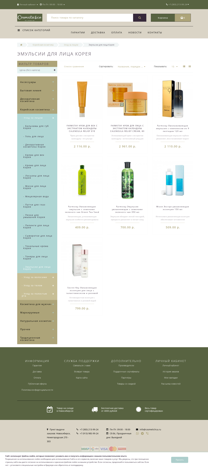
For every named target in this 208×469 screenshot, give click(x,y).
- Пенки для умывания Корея (34, 216)
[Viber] (147, 433)
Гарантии (78, 32)
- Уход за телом (32, 285)
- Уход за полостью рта (34, 294)
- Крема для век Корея (33, 156)
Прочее (25, 329)
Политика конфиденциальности (37, 389)
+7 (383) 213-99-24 (89, 429)
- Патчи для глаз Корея (34, 205)
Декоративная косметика (30, 100)
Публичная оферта (37, 383)
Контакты (155, 32)
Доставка (98, 32)
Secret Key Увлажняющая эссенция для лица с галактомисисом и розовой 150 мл (82, 291)
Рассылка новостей (170, 383)
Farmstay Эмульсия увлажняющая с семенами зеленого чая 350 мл (127, 209)
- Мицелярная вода (36, 196)
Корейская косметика (35, 109)
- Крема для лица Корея (34, 166)
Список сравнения (74, 66)
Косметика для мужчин (36, 304)
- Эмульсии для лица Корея (37, 267)
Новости (135, 32)
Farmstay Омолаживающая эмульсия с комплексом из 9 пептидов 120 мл (172, 128)
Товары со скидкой (126, 383)
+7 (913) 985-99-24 (89, 433)
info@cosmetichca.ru (150, 429)
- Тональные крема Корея (35, 247)
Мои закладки (171, 377)
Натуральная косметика (36, 320)
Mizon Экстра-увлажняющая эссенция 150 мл (172, 208)
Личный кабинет (170, 365)
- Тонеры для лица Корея (35, 257)
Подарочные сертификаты (126, 371)
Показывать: (160, 66)
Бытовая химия (30, 90)
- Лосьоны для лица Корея (36, 176)
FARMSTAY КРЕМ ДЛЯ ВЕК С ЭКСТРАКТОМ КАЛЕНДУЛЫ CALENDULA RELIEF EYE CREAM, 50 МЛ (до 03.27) (82, 129)
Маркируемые (30, 312)
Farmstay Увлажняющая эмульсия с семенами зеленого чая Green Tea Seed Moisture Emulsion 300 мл (82, 210)
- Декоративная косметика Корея (34, 145)
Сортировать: (106, 66)
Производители (126, 365)
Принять (180, 459)
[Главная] (21, 44)
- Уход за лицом (32, 117)
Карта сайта (81, 377)
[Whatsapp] (137, 433)
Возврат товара (81, 371)
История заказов (171, 371)
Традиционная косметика (30, 338)
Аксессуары (28, 82)
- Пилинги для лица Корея (36, 226)
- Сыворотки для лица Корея (37, 236)
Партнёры (126, 377)
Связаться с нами (81, 365)
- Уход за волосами (34, 277)
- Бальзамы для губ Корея (36, 127)
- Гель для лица (33, 136)
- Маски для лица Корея (34, 187)
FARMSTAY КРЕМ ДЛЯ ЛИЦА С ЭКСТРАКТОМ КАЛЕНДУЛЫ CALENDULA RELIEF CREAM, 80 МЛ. (127, 129)
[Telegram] (142, 433)
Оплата (116, 32)
